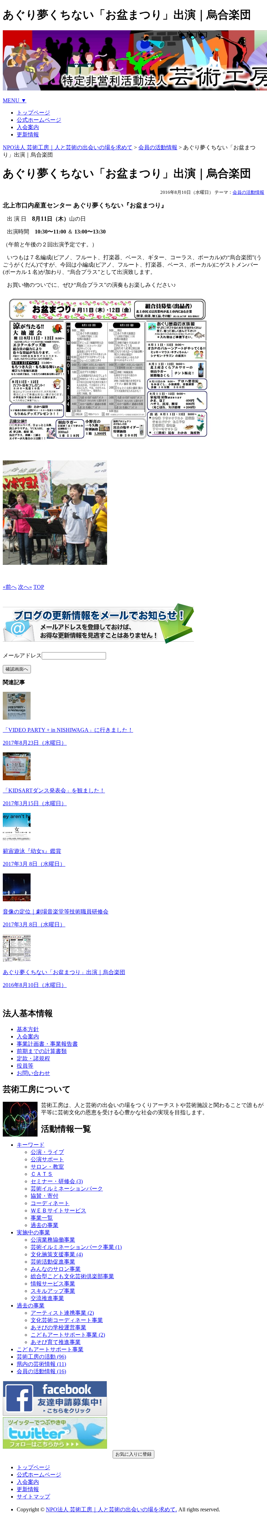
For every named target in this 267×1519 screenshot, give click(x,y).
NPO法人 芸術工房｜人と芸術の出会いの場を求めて (67, 147)
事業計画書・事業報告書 (47, 1044)
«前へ (10, 587)
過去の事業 (44, 1225)
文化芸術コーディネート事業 (67, 1320)
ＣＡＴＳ (42, 1174)
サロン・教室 (47, 1167)
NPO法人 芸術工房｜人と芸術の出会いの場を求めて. (111, 1509)
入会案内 (28, 127)
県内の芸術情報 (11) (41, 1364)
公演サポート (47, 1159)
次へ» (25, 587)
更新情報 (28, 134)
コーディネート (50, 1203)
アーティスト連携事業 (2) (62, 1313)
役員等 (25, 1066)
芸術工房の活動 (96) (41, 1357)
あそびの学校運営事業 (58, 1327)
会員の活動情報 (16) (41, 1371)
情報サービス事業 (53, 1284)
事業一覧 (42, 1218)
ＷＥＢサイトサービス (58, 1210)
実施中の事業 (33, 1232)
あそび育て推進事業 (56, 1342)
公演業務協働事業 (53, 1240)
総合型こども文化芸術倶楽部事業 (72, 1276)
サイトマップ (33, 1497)
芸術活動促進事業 (53, 1262)
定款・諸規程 (33, 1058)
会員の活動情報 (157, 147)
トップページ (33, 113)
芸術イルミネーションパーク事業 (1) (76, 1247)
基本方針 (28, 1029)
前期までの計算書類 (42, 1051)
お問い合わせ (33, 1073)
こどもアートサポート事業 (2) (68, 1335)
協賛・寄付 (44, 1196)
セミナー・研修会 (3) (57, 1181)
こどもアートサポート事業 (50, 1349)
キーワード (30, 1145)
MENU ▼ (14, 100)
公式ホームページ (39, 120)
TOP (38, 587)
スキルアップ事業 (53, 1291)
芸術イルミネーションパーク (67, 1189)
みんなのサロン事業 (56, 1269)
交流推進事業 (47, 1298)
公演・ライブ (47, 1152)
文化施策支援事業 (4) (57, 1254)
